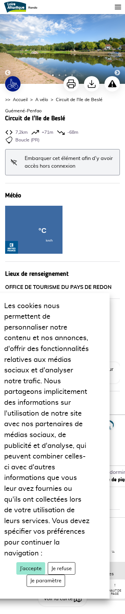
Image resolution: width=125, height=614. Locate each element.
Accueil (20, 100)
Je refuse (61, 568)
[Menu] (118, 7)
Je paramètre (46, 580)
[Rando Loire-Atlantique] (22, 7)
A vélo (41, 100)
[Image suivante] (117, 42)
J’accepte (31, 568)
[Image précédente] (7, 42)
